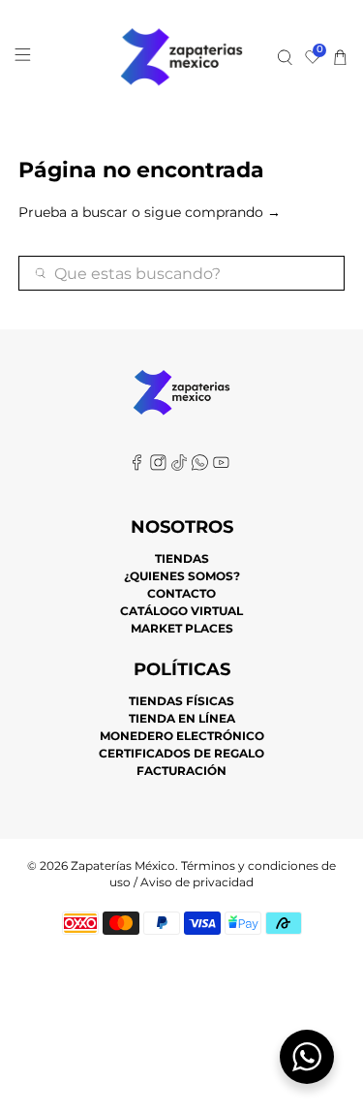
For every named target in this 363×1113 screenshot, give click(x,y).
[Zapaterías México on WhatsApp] (200, 466)
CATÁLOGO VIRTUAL (181, 610)
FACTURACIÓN (181, 770)
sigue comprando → (212, 212)
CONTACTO (181, 593)
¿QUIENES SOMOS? (182, 576)
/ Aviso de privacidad (192, 882)
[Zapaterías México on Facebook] (137, 466)
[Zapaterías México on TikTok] (179, 466)
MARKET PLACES (182, 628)
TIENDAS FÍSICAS (181, 701)
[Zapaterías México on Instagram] (158, 466)
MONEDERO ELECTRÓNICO (182, 735)
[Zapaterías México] (182, 57)
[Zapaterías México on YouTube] (221, 466)
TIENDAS (182, 558)
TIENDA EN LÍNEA (182, 718)
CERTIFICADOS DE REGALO (181, 753)
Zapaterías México (123, 866)
